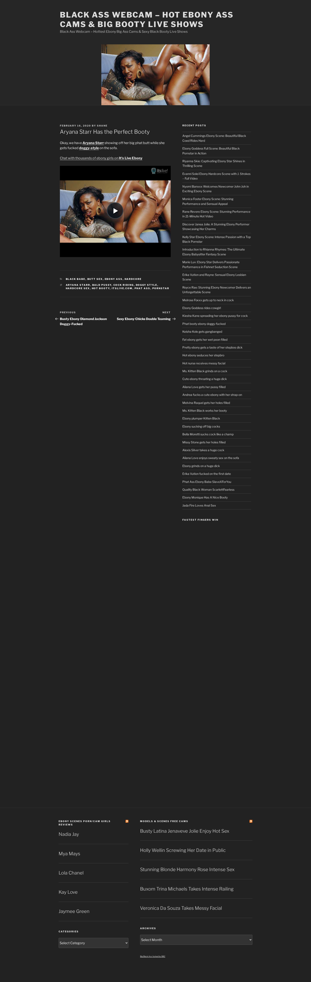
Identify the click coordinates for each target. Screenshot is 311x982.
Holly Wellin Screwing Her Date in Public (183, 850)
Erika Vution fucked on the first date (206, 473)
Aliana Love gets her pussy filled (204, 387)
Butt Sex (95, 279)
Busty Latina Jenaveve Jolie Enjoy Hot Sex (184, 831)
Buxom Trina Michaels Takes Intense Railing (187, 889)
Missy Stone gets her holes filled (204, 442)
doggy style (146, 284)
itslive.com (122, 288)
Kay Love (68, 892)
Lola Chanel (71, 873)
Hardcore (133, 279)
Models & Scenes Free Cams (164, 821)
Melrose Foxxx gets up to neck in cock (208, 300)
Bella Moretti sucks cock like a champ (208, 434)
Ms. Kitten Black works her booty (204, 410)
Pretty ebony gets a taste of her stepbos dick (212, 347)
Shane (102, 125)
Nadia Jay (69, 834)
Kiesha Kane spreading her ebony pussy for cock (215, 315)
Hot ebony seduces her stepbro (203, 355)
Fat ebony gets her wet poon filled (204, 339)
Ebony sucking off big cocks (201, 426)
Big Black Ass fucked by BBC (152, 956)
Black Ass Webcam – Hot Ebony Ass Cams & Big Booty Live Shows (147, 19)
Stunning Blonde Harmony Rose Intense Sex (187, 869)
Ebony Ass (114, 279)
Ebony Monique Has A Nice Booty (205, 497)
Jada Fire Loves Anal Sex (199, 505)
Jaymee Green (74, 911)
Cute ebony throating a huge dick (204, 379)
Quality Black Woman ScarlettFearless (208, 489)
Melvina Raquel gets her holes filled (206, 403)
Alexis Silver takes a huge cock (203, 450)
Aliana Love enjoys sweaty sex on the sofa (210, 458)
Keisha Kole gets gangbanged (202, 331)
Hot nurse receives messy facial (203, 363)
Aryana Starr (78, 284)
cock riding (123, 284)
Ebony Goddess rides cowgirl (201, 308)
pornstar (160, 288)
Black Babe (75, 279)
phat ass (142, 288)
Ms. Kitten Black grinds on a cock (204, 371)
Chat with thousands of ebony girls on (101, 158)
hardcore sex (78, 288)
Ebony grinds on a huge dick (201, 466)
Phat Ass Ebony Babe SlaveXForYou (206, 482)
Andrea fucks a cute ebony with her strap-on (212, 394)
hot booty (101, 288)
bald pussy (101, 284)
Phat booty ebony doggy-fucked (204, 324)
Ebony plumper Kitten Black (201, 418)
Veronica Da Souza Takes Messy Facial (181, 908)
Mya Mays (69, 853)
